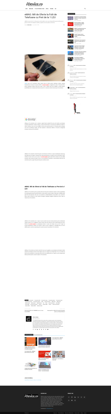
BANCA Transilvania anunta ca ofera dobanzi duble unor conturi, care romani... (80, 29)
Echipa (82, 412)
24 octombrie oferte (59, 300)
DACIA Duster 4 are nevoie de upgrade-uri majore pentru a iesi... (79, 41)
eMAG (29, 11)
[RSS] (78, 397)
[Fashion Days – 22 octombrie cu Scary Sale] (58, 354)
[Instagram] (36, 329)
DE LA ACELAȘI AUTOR (38, 334)
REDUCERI (31, 8)
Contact (85, 412)
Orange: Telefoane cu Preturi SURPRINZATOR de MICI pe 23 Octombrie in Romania (30, 348)
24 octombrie (31, 300)
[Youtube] (48, 329)
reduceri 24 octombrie (55, 304)
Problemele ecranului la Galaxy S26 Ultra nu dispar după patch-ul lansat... (80, 18)
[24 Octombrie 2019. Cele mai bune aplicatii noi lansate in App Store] (44, 341)
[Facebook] (34, 329)
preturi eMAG (27, 304)
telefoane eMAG (33, 305)
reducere (40, 304)
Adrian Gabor (29, 24)
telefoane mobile (39, 305)
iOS (55, 8)
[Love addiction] (77, 114)
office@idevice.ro (49, 408)
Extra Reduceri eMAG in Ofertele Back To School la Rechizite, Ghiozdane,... (79, 58)
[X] (44, 329)
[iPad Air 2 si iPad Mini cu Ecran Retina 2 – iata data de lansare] (44, 365)
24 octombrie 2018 (37, 300)
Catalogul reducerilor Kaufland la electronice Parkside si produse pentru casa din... (80, 53)
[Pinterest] (40, 329)
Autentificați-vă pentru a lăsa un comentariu (33, 379)
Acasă (26, 11)
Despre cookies (77, 412)
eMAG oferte (53, 301)
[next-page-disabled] (27, 373)
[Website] (46, 329)
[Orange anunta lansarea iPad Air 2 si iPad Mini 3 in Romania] (31, 364)
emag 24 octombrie (47, 301)
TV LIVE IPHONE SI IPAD (39, 8)
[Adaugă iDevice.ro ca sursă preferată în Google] (45, 119)
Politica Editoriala (61, 412)
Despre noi (55, 412)
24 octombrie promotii (28, 301)
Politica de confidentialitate (69, 412)
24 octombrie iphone (52, 300)
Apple (47, 8)
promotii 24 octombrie (34, 304)
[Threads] (75, 400)
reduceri (50, 304)
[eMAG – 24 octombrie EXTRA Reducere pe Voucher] (44, 354)
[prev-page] (25, 373)
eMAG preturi (59, 301)
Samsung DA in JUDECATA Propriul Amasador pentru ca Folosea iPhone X (56, 311)
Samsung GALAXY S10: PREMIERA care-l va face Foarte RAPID (34, 311)
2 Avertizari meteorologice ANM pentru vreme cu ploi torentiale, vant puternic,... (79, 47)
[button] (85, 8)
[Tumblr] (42, 329)
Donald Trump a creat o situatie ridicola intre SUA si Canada (79, 35)
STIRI (26, 8)
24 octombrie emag (44, 300)
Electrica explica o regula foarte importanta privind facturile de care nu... (79, 23)
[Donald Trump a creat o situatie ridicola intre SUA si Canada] (70, 36)
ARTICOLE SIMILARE (29, 334)
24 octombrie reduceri (36, 301)
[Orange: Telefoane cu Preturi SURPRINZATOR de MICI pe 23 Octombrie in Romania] (31, 341)
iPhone (51, 8)
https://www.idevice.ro (36, 318)
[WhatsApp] (69, 400)
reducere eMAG (45, 304)
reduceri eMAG (27, 305)
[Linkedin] (38, 329)
